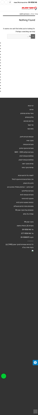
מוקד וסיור (29, 140)
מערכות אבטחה (28, 144)
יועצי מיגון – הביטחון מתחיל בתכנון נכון (20, 187)
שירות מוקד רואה (27, 163)
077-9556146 (26, 233)
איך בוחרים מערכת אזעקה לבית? (22, 179)
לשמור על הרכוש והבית (25, 175)
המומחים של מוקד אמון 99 (24, 210)
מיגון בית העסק (28, 183)
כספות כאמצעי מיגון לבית (24, 202)
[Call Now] (3, 376)
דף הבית (30, 106)
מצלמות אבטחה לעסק (26, 160)
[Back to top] (35, 411)
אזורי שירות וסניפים (26, 113)
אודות (31, 109)
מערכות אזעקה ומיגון (26, 148)
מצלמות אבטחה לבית (26, 156)
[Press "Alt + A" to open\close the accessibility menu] (35, 362)
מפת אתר (30, 129)
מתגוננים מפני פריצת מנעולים (23, 206)
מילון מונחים (29, 117)
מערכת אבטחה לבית (26, 195)
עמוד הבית (34, 14)
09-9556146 (32, 2)
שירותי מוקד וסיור (27, 167)
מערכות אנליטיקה (27, 191)
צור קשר (30, 125)
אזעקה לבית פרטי (27, 198)
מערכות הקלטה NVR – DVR (24, 152)
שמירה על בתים (28, 214)
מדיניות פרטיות (28, 121)
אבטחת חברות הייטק (26, 137)
